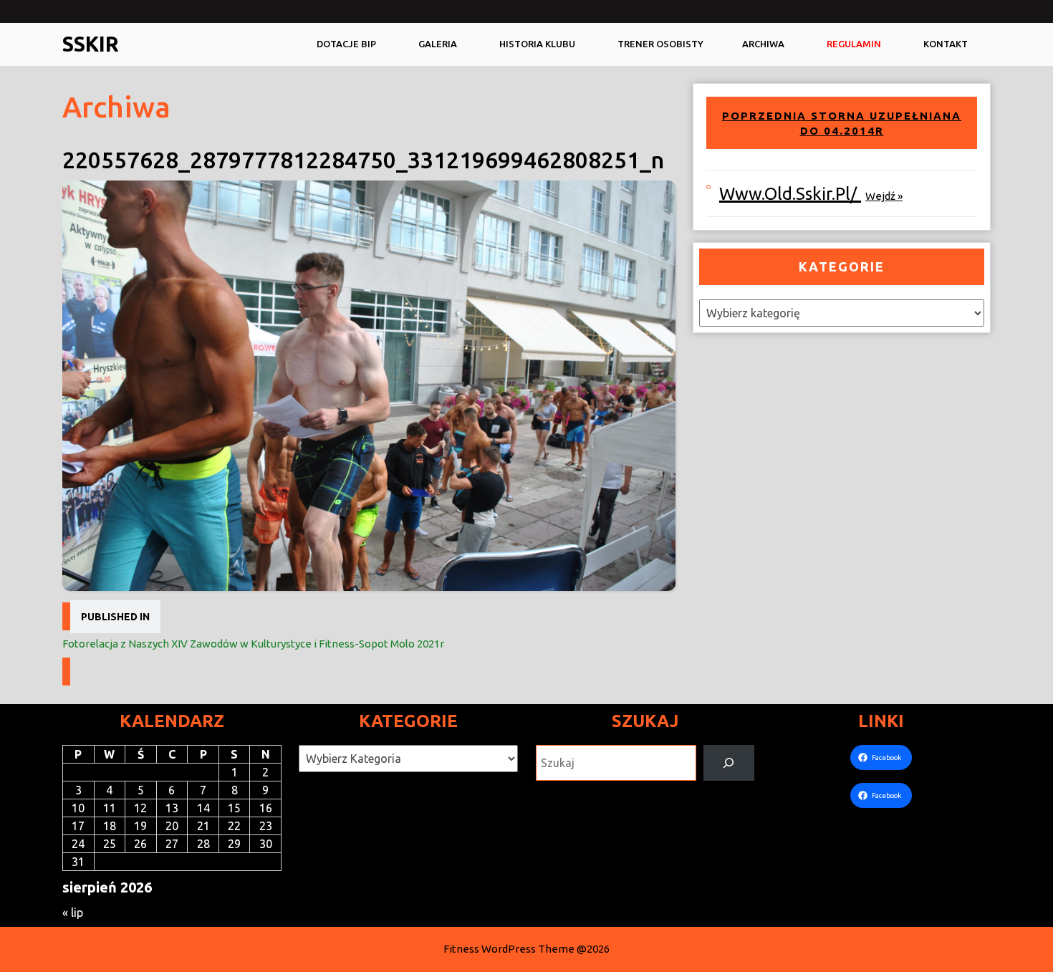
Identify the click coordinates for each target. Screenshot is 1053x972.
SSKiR (90, 43)
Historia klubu (537, 44)
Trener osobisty (660, 44)
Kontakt (945, 44)
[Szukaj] (728, 762)
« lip (72, 912)
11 (109, 808)
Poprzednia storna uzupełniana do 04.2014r (841, 124)
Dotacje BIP (346, 44)
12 (140, 808)
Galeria (437, 44)
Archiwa (763, 44)
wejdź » (884, 196)
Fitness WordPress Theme (508, 949)
